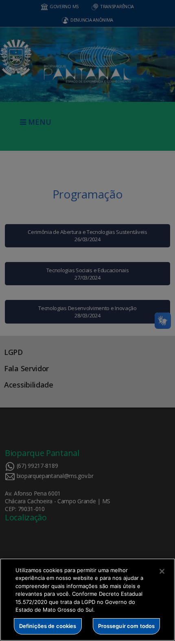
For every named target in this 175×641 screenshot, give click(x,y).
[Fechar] (162, 571)
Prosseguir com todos (126, 626)
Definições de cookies (48, 626)
